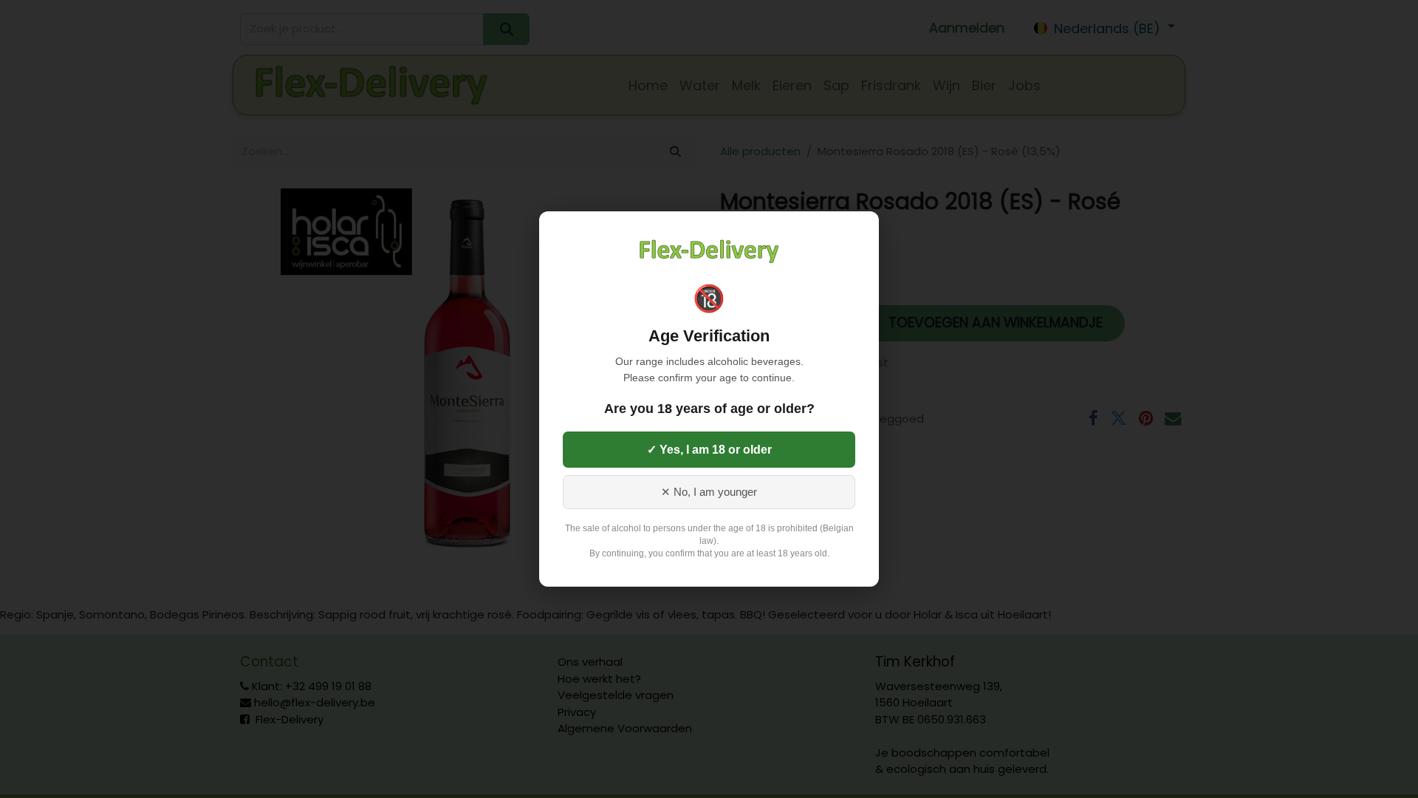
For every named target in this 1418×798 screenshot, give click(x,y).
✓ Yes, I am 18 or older (709, 449)
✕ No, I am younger (709, 492)
